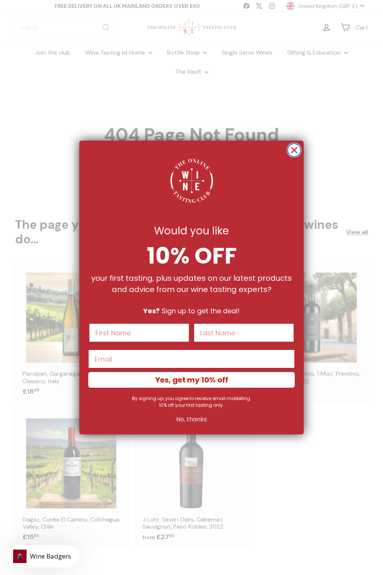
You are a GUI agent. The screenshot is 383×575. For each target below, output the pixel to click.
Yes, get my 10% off (191, 380)
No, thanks (191, 419)
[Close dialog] (294, 150)
